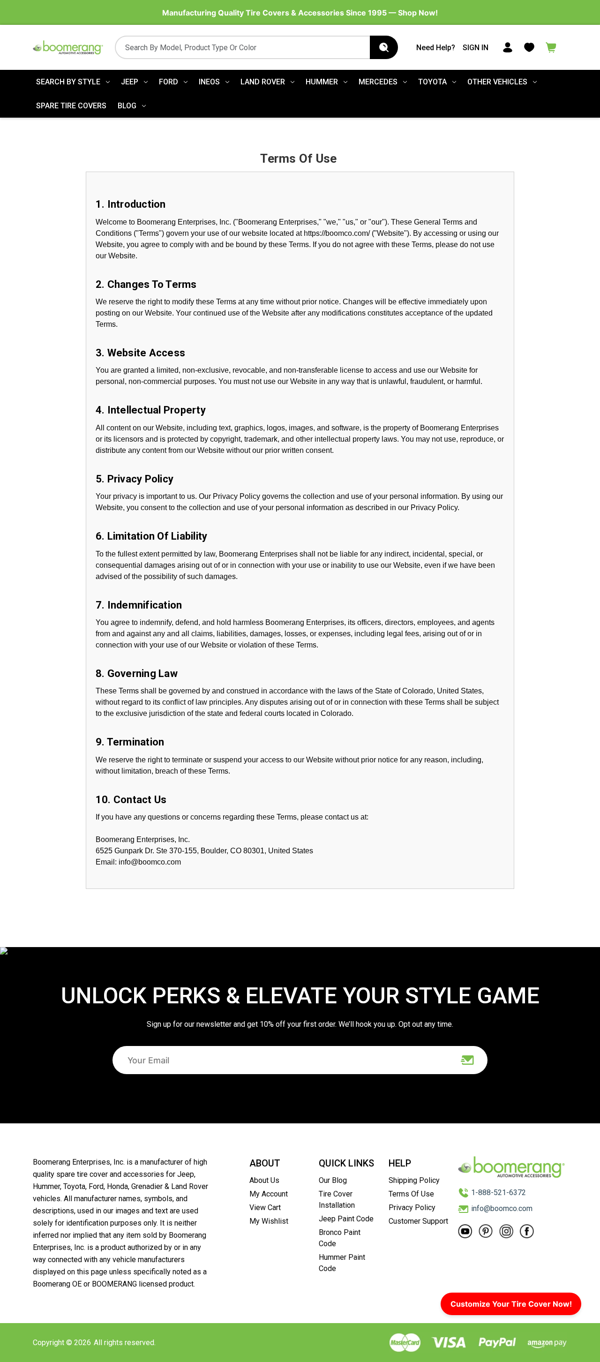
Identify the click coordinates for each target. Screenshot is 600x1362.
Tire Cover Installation (337, 1199)
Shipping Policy (414, 1180)
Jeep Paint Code (346, 1218)
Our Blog (333, 1180)
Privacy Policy (412, 1207)
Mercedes (378, 81)
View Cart (265, 1207)
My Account (268, 1193)
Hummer (322, 81)
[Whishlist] (529, 46)
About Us (264, 1180)
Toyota (432, 81)
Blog (127, 105)
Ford (168, 81)
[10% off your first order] (468, 1060)
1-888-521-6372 (498, 1192)
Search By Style (68, 81)
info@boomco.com (501, 1208)
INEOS (209, 81)
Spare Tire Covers (71, 105)
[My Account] (508, 46)
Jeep (129, 81)
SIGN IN (475, 47)
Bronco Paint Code (339, 1238)
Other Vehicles (497, 81)
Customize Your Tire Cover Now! (511, 1304)
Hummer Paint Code (342, 1263)
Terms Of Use (411, 1193)
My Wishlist (268, 1221)
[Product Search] (384, 47)
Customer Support (418, 1221)
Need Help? (435, 47)
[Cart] (551, 46)
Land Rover (262, 81)
